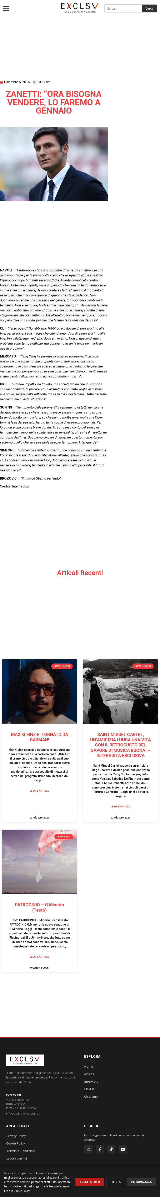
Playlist (89, 1089)
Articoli (89, 1074)
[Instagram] (88, 1149)
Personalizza (141, 1181)
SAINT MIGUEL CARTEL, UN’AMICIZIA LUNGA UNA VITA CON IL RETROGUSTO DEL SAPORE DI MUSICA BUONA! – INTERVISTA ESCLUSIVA (120, 745)
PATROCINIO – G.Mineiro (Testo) (39, 907)
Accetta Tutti (90, 1181)
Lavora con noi (16, 1158)
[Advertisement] (54, 43)
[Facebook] (100, 1149)
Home (88, 1066)
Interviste (91, 1081)
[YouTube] (123, 1149)
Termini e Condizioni (20, 1151)
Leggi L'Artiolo (39, 790)
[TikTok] (111, 1149)
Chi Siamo (91, 1096)
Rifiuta (116, 1181)
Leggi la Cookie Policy (17, 1191)
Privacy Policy (16, 1136)
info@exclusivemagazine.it (23, 1113)
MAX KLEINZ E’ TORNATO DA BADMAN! (39, 737)
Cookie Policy (15, 1143)
